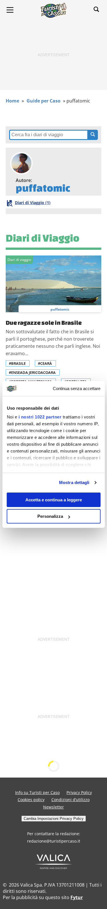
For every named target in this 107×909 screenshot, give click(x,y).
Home (12, 101)
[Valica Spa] (53, 867)
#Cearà (45, 363)
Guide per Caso (43, 101)
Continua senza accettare (76, 388)
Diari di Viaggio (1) (33, 202)
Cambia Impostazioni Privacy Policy (54, 818)
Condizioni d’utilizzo (70, 799)
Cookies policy (31, 799)
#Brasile (17, 363)
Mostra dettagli (74, 482)
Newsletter (53, 807)
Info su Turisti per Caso (37, 792)
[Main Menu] (10, 10)
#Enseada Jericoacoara (32, 372)
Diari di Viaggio (42, 238)
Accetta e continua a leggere (53, 499)
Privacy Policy (79, 792)
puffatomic (60, 309)
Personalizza (50, 516)
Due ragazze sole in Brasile (44, 322)
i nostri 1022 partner (39, 416)
